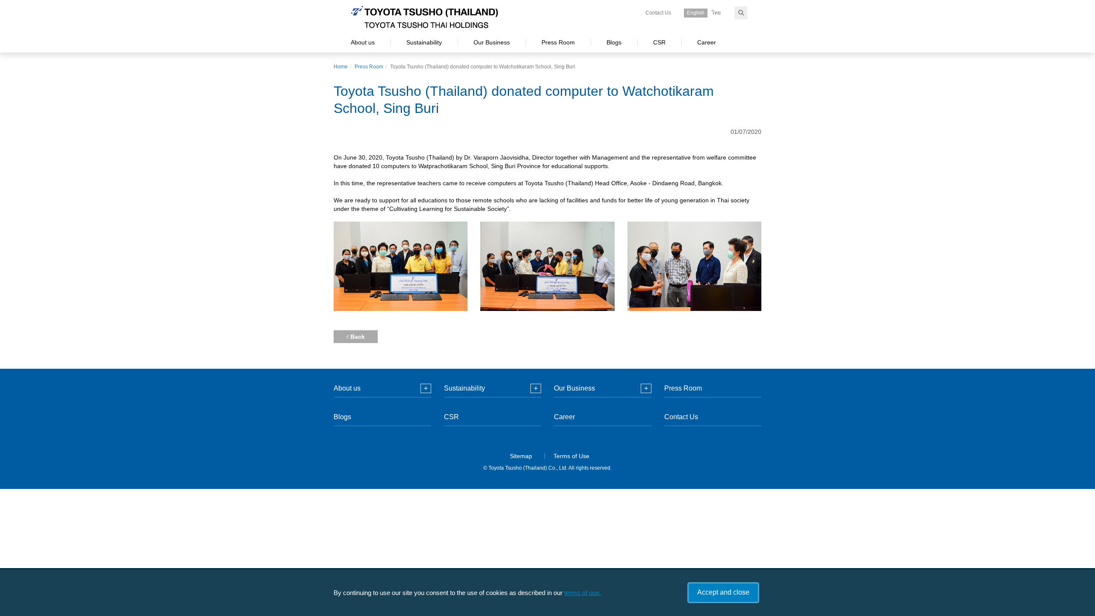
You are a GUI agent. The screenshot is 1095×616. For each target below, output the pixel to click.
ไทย (716, 13)
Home (341, 67)
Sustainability (424, 42)
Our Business (492, 42)
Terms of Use (571, 456)
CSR (659, 42)
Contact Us (658, 13)
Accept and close (723, 592)
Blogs (614, 42)
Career (706, 42)
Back (357, 336)
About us (363, 42)
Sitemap (521, 456)
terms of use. (582, 592)
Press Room (558, 42)
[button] (425, 388)
